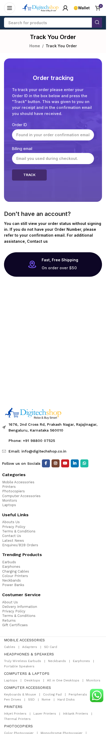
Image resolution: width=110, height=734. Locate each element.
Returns (9, 620)
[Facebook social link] (46, 463)
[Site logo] (41, 7)
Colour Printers (15, 576)
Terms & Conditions (19, 531)
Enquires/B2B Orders (20, 545)
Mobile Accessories (18, 482)
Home (34, 46)
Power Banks (13, 585)
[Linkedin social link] (75, 463)
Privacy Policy (13, 527)
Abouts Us (11, 522)
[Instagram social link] (56, 463)
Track (29, 175)
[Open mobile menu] (9, 8)
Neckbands (11, 580)
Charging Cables (15, 571)
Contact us (37, 241)
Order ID (19, 124)
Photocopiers (13, 491)
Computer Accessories (21, 496)
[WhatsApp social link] (84, 463)
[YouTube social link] (65, 463)
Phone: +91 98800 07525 (32, 440)
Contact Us (11, 536)
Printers (9, 487)
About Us (10, 602)
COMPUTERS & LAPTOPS (26, 673)
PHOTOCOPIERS (18, 726)
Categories (14, 474)
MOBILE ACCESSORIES (24, 640)
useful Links (15, 514)
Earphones (11, 567)
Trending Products (22, 554)
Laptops (9, 505)
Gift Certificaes (15, 625)
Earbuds (9, 562)
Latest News (13, 541)
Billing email (22, 148)
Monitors (9, 500)
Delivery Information (19, 607)
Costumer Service (21, 594)
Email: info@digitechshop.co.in (37, 451)
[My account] (65, 8)
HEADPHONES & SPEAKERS (29, 654)
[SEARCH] (97, 23)
